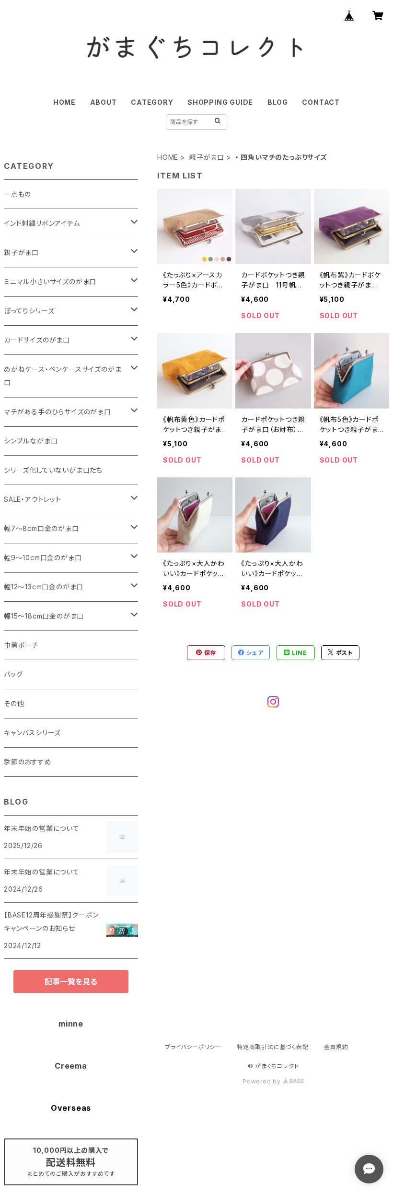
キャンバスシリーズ (32, 733)
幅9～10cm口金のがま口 (42, 557)
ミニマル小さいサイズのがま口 (50, 281)
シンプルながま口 (31, 441)
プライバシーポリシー (193, 1046)
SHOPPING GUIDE (220, 102)
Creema (71, 1066)
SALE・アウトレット (32, 499)
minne (70, 1023)
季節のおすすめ (28, 762)
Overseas (71, 1108)
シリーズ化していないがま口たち (53, 470)
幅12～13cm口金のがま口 (43, 587)
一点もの (17, 194)
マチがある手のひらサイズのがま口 (57, 412)
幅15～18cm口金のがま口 (44, 616)
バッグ (13, 674)
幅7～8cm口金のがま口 (41, 528)
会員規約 (336, 1046)
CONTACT (321, 102)
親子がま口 (206, 157)
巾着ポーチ (21, 645)
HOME (64, 102)
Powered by (263, 1081)
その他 (14, 703)
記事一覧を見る (71, 981)
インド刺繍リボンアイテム (42, 223)
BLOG (277, 102)
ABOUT (103, 102)
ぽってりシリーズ (29, 311)
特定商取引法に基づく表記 (273, 1046)
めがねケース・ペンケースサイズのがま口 (62, 376)
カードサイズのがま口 (37, 340)
